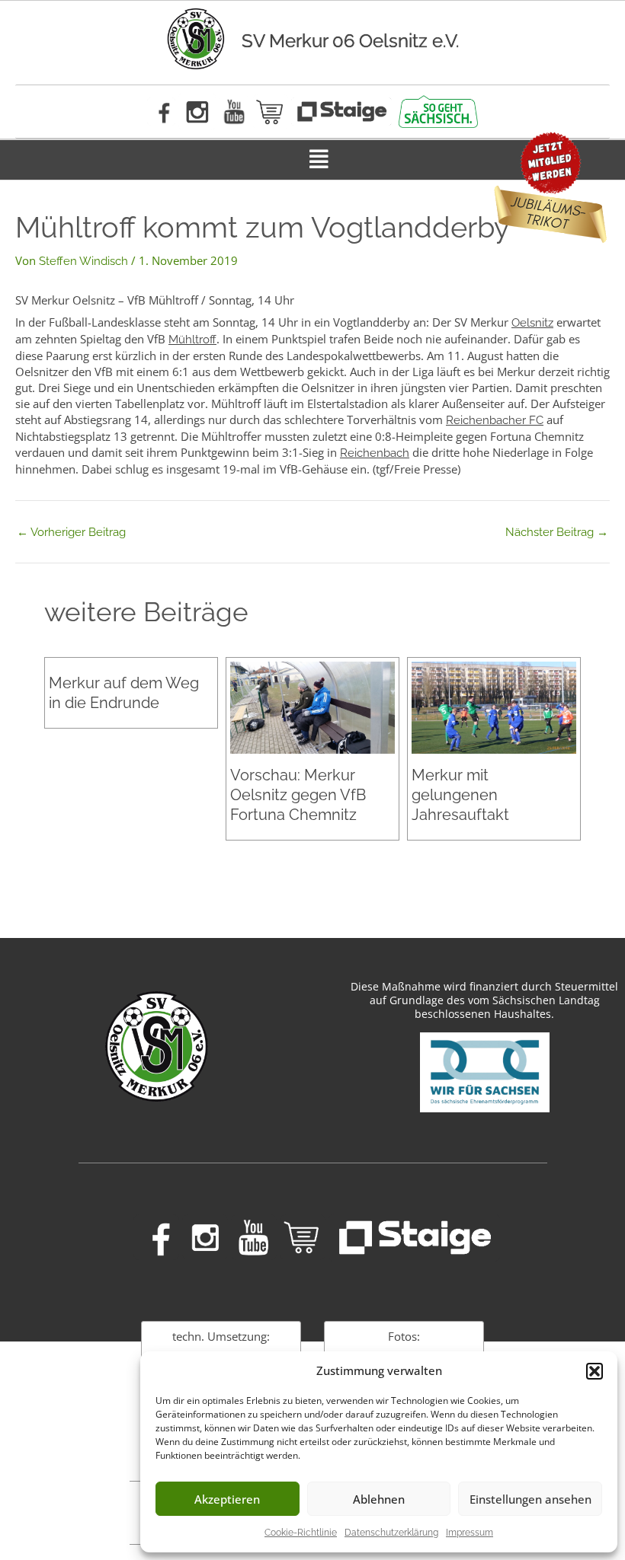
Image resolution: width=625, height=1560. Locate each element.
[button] (594, 1371)
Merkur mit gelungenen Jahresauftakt (460, 795)
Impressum (469, 1532)
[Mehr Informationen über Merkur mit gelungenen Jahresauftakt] (494, 706)
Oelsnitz (532, 323)
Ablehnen (379, 1499)
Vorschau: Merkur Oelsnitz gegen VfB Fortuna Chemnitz (298, 795)
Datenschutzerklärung (391, 1532)
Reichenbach (374, 453)
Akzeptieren (227, 1499)
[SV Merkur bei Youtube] (234, 111)
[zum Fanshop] (270, 111)
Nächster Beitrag (556, 532)
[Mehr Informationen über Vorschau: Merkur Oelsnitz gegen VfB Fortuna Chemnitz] (312, 706)
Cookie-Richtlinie (300, 1532)
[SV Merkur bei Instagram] (197, 111)
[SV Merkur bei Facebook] (161, 111)
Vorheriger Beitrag (71, 532)
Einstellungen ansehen (530, 1499)
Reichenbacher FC (494, 420)
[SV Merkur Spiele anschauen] (341, 111)
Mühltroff (192, 339)
